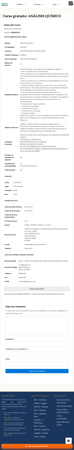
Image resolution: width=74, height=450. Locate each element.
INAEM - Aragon (40, 403)
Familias (20, 4)
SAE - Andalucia (40, 400)
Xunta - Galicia (39, 436)
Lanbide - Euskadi (41, 433)
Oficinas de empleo (64, 406)
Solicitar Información (37, 289)
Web (7, 359)
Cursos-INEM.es (4, 4)
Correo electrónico (17, 349)
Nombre (10, 339)
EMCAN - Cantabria (41, 429)
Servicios (37, 4)
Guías (55, 4)
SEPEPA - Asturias (41, 407)
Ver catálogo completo (38, 446)
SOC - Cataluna (40, 410)
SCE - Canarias (39, 426)
